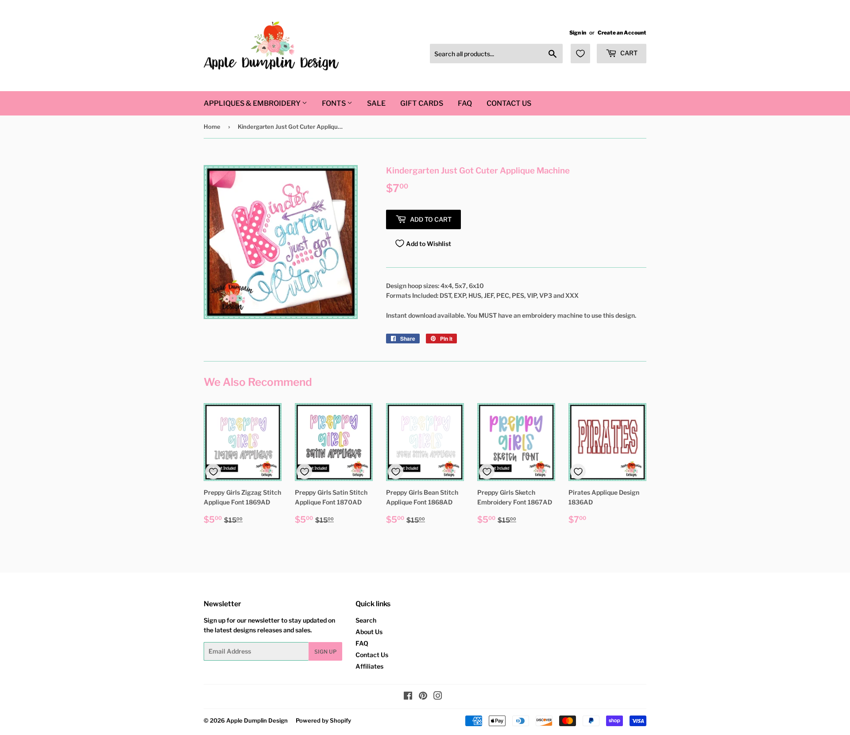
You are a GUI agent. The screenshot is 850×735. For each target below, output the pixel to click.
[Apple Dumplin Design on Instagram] (437, 696)
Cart (628, 53)
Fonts (334, 103)
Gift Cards (421, 103)
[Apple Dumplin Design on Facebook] (408, 696)
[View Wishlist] (580, 53)
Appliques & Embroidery (253, 103)
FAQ (465, 103)
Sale (376, 103)
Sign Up (325, 651)
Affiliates (369, 666)
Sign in (577, 33)
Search (365, 620)
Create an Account (622, 33)
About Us (368, 631)
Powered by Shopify (323, 720)
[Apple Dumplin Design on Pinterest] (423, 696)
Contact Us (509, 103)
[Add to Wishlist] (213, 471)
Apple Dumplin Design (257, 720)
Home (212, 126)
